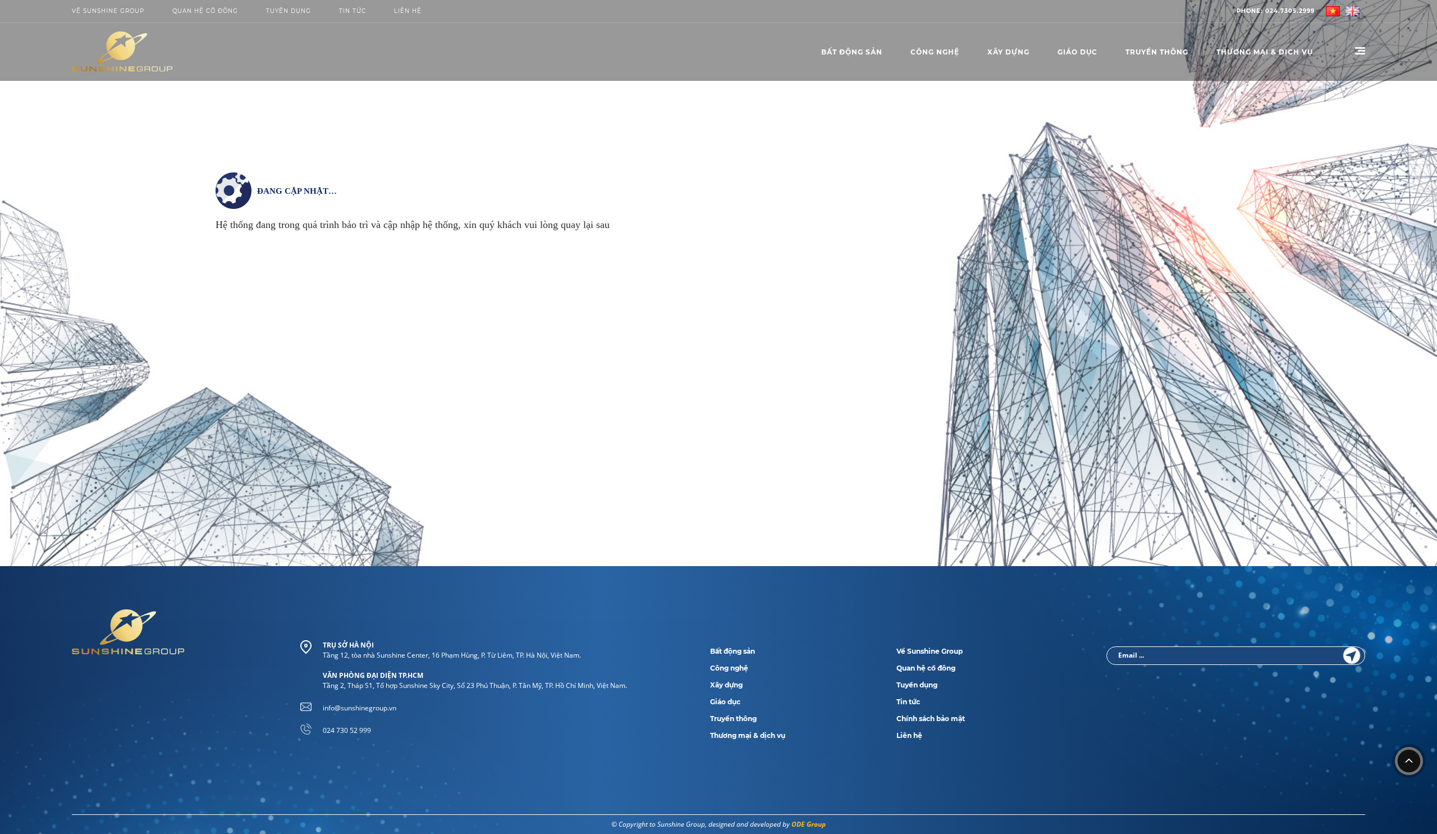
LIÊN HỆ (408, 11)
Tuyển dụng (288, 11)
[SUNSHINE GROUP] (122, 52)
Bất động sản (851, 52)
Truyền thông (1156, 52)
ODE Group (808, 824)
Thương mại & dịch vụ (747, 735)
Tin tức (352, 11)
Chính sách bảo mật (930, 718)
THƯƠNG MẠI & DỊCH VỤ (1264, 52)
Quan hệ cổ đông (205, 11)
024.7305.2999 (1276, 11)
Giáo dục (1077, 52)
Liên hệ (909, 735)
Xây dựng (1008, 52)
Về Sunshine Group (108, 11)
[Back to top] (1409, 761)
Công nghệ (934, 52)
